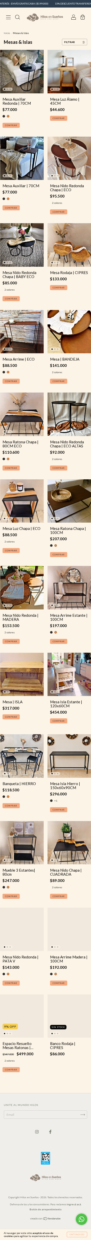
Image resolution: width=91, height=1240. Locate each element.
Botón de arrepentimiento (46, 1209)
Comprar (11, 125)
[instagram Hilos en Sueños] (37, 1132)
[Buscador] (17, 18)
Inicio (7, 32)
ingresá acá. (74, 1204)
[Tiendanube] (45, 1219)
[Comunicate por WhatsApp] (81, 1219)
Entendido (77, 1234)
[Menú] (8, 18)
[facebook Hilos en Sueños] (50, 1132)
